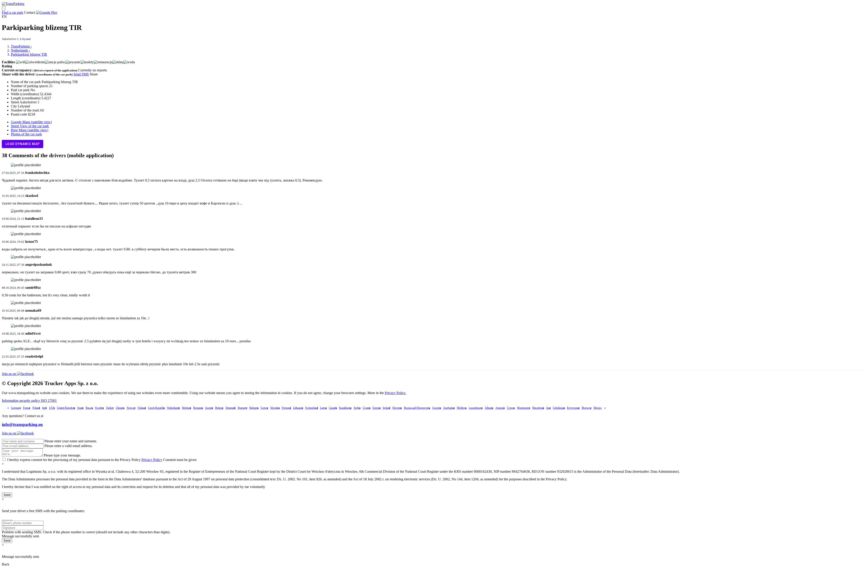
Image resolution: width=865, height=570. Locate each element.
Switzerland (311, 407)
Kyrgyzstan (573, 407)
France (26, 407)
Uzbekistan (559, 407)
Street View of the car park (30, 126)
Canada (333, 407)
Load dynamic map (22, 144)
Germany (16, 407)
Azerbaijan (449, 407)
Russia (89, 407)
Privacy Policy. (395, 393)
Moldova (462, 407)
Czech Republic (156, 407)
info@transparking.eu (22, 424)
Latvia (323, 407)
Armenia (500, 407)
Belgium (186, 407)
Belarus (219, 407)
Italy (44, 407)
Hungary (242, 407)
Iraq (548, 407)
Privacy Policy (151, 460)
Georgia (436, 407)
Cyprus (511, 407)
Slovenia (397, 407)
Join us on (9, 374)
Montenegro (523, 407)
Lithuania (298, 407)
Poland (36, 407)
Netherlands (173, 407)
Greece (264, 407)
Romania (198, 407)
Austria (209, 407)
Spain (80, 407)
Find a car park (12, 12)
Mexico (598, 407)
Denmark (230, 407)
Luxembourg (476, 407)
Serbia (357, 407)
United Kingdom (66, 407)
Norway (131, 407)
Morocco (586, 407)
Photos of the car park (26, 134)
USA (52, 407)
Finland (142, 407)
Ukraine (120, 407)
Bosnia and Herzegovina (417, 407)
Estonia (376, 407)
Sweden (99, 407)
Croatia (366, 407)
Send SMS (81, 74)
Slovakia (275, 407)
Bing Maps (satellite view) (29, 130)
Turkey (110, 407)
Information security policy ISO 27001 (29, 400)
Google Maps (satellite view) (31, 122)
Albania (489, 407)
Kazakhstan (345, 407)
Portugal (286, 407)
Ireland (386, 407)
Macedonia (538, 407)
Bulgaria (253, 407)
